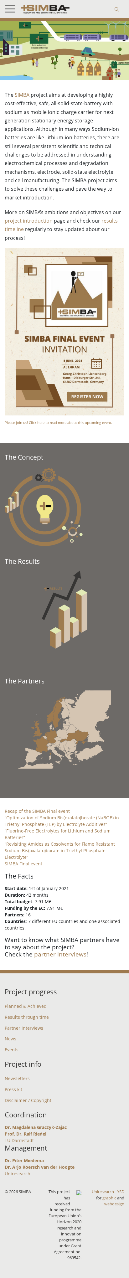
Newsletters (17, 1078)
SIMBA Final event (23, 864)
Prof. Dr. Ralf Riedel (25, 1134)
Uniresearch (17, 1174)
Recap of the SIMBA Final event (37, 811)
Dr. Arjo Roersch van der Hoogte (40, 1167)
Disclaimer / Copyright (28, 1100)
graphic (109, 1198)
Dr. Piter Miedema (24, 1160)
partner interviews (60, 954)
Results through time (27, 1017)
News (10, 1039)
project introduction (29, 220)
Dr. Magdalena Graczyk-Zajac (36, 1127)
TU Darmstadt (19, 1140)
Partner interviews (24, 1028)
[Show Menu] (12, 9)
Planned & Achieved (26, 1006)
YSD (120, 1191)
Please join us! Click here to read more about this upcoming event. (58, 422)
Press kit (13, 1089)
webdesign (114, 1204)
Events (11, 1050)
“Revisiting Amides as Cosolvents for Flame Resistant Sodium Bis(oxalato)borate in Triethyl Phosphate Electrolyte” (60, 850)
